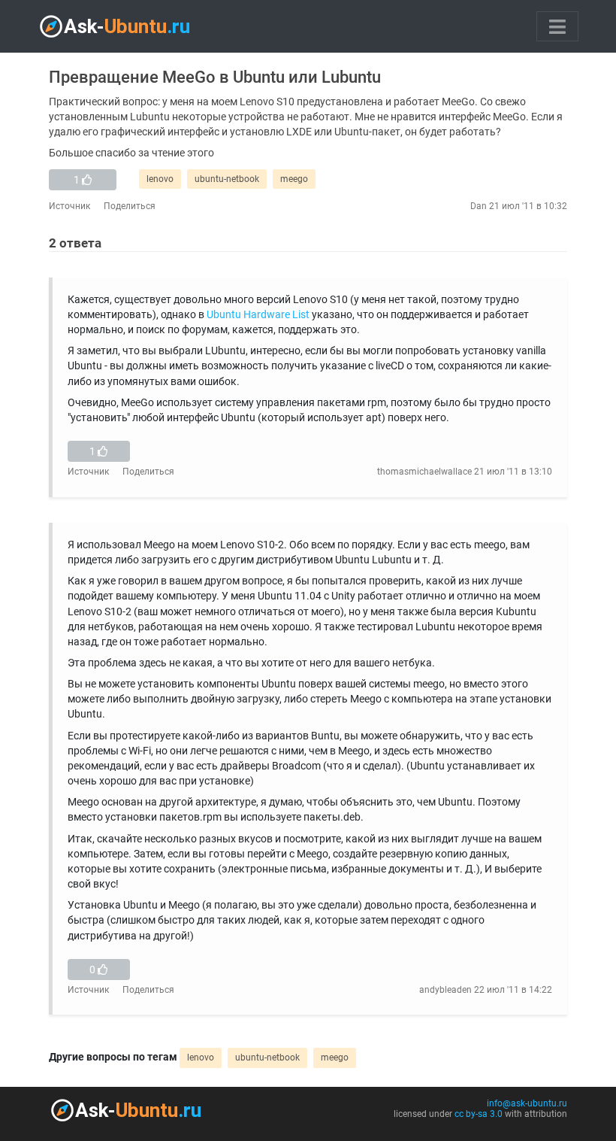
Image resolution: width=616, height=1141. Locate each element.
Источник (69, 206)
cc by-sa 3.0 (478, 1114)
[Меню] (557, 26)
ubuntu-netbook (227, 179)
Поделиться (130, 206)
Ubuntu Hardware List (258, 314)
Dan (478, 206)
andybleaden (445, 990)
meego (294, 179)
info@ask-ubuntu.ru (527, 1103)
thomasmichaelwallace (424, 471)
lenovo (160, 179)
